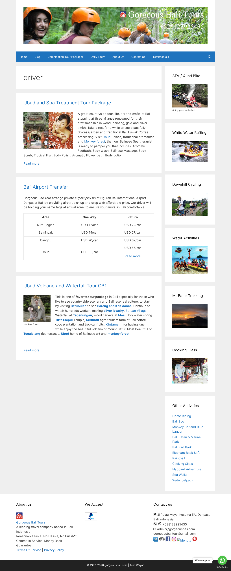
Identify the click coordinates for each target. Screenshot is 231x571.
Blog (37, 57)
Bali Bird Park (182, 447)
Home (23, 57)
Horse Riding (181, 416)
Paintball (178, 458)
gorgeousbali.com (116, 565)
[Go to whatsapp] (222, 560)
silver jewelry (114, 311)
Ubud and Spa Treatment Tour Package (67, 102)
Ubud (107, 137)
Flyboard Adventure (186, 469)
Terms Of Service (28, 550)
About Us (118, 57)
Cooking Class (182, 464)
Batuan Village (136, 311)
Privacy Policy (54, 550)
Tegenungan (82, 315)
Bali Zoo (178, 421)
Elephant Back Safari (187, 452)
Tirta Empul (64, 320)
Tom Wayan (137, 565)
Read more (31, 163)
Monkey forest (94, 141)
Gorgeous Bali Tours (30, 522)
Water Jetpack (182, 480)
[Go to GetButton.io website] (222, 567)
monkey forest (119, 333)
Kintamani (113, 324)
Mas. (122, 315)
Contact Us (138, 57)
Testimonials (161, 57)
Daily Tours (98, 57)
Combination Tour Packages (66, 57)
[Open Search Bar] (209, 56)
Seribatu (92, 320)
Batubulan (78, 306)
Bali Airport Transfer (45, 187)
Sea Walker (180, 475)
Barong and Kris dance (114, 306)
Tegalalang (31, 333)
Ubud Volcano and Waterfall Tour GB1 (65, 285)
